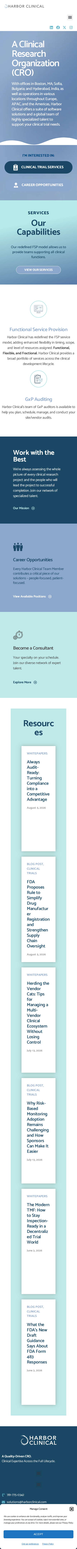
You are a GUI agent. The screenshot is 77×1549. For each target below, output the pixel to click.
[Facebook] (58, 27)
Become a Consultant (33, 648)
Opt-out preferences (30, 1544)
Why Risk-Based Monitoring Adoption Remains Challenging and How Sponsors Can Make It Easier (38, 1127)
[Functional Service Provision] (38, 309)
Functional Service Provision (38, 330)
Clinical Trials (33, 871)
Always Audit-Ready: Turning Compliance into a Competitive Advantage (38, 780)
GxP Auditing (38, 399)
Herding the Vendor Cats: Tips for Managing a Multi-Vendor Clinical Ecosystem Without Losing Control (38, 1013)
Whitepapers (37, 753)
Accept (38, 1534)
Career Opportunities (32, 560)
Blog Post (35, 864)
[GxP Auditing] (38, 378)
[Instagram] (71, 27)
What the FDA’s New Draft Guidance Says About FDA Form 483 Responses (37, 1343)
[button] (71, 1509)
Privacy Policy (48, 1544)
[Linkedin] (51, 27)
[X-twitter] (64, 27)
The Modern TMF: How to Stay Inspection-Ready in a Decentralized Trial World (38, 1223)
